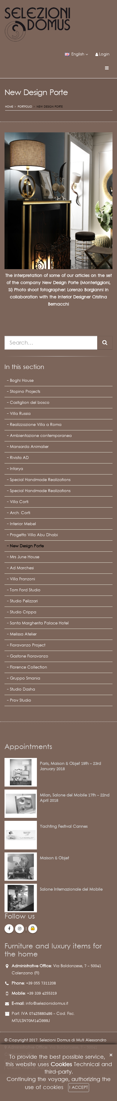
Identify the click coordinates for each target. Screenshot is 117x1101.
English (78, 54)
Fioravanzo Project (27, 645)
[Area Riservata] (32, 928)
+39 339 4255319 (42, 993)
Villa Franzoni (22, 579)
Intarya (16, 469)
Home (9, 106)
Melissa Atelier (23, 634)
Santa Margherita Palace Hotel (39, 623)
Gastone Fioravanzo (29, 656)
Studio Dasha (22, 689)
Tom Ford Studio (25, 590)
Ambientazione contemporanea (41, 436)
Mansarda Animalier (29, 447)
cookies (53, 1087)
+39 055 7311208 (41, 983)
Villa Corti (19, 502)
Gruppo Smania (25, 678)
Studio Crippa (23, 612)
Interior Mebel (23, 524)
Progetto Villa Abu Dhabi (34, 535)
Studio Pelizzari (24, 601)
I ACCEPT (78, 1087)
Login (104, 54)
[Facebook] (9, 928)
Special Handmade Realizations (40, 480)
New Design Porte (27, 546)
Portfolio (25, 106)
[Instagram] (19, 928)
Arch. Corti (20, 513)
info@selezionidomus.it (47, 1003)
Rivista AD (19, 458)
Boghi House (22, 381)
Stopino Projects (25, 392)
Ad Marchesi (22, 568)
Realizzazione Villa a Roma (36, 425)
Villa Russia (20, 414)
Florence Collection (28, 667)
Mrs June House (24, 557)
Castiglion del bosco (30, 403)
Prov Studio (20, 700)
